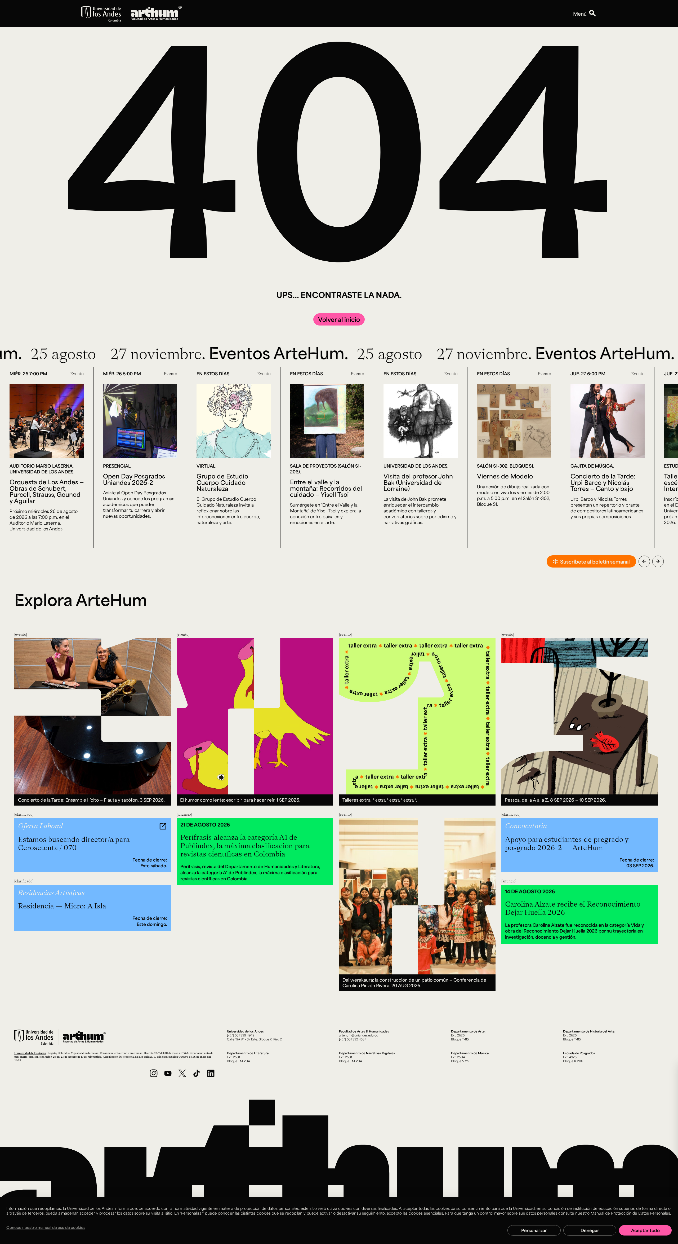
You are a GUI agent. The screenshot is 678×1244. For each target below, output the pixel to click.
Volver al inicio (339, 319)
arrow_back (644, 561)
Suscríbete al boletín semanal (595, 561)
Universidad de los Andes (30, 1053)
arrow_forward (658, 561)
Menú (580, 13)
